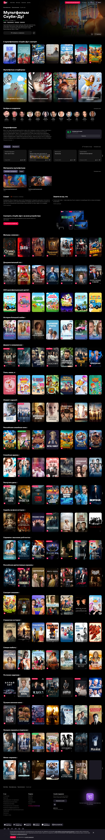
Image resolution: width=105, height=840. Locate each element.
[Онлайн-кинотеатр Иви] (5, 2)
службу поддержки (29, 837)
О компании (6, 796)
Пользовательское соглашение (11, 805)
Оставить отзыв (7, 815)
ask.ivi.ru (55, 808)
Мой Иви (30, 796)
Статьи (30, 803)
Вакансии (5, 797)
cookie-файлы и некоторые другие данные (64, 831)
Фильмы (30, 797)
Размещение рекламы (8, 803)
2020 (6, 20)
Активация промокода (34, 805)
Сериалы (30, 799)
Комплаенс (6, 813)
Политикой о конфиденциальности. (19, 834)
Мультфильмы (31, 801)
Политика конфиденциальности (11, 807)
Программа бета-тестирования (11, 799)
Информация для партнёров (10, 801)
